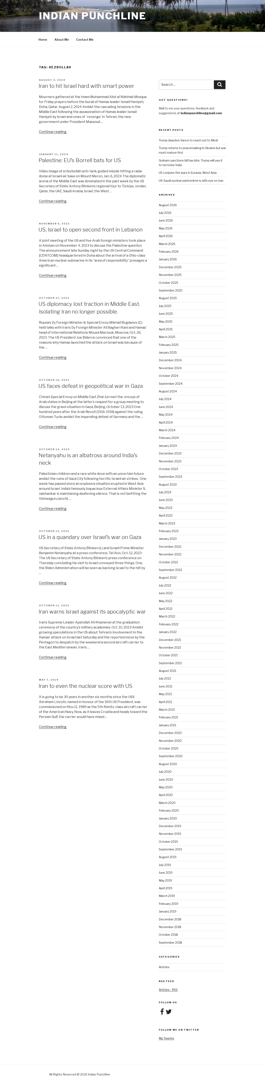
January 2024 (168, 445)
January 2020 (168, 818)
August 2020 (168, 764)
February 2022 (168, 624)
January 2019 (167, 911)
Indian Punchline (92, 16)
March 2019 (167, 896)
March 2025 (167, 337)
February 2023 (168, 531)
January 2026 (168, 259)
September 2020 (171, 756)
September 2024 (170, 383)
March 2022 (167, 616)
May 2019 (165, 880)
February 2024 (169, 438)
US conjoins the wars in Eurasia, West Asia (188, 172)
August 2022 (168, 577)
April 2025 (166, 329)
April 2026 (166, 236)
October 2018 (168, 934)
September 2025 (170, 290)
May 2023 (165, 508)
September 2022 (170, 570)
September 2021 (170, 663)
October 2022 (168, 562)
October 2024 (168, 375)
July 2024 (165, 399)
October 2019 (168, 841)
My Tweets (166, 1038)
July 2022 (165, 585)
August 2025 (168, 298)
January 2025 (168, 352)
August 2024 (168, 391)
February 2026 (169, 251)
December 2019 (170, 826)
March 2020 (167, 803)
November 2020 (170, 740)
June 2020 (166, 779)
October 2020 (168, 748)
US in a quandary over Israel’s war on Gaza (90, 537)
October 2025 (168, 282)
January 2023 (168, 538)
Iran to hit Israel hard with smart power (86, 86)
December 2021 (170, 640)
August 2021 (167, 670)
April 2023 (165, 515)
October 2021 (168, 655)
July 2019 (165, 865)
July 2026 (165, 212)
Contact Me (85, 39)
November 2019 (170, 833)
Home (43, 39)
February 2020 (169, 810)
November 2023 (170, 461)
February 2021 (168, 717)
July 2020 (165, 771)
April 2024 (166, 422)
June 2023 (166, 500)
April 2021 (165, 702)
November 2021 (170, 647)
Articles (164, 967)
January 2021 (167, 725)
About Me (61, 39)
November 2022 (170, 554)
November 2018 (170, 927)
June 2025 (166, 313)
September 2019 (170, 849)
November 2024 (170, 368)
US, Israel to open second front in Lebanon (91, 229)
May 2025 (165, 321)
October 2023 (168, 469)
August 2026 (168, 205)
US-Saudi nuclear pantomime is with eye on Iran (191, 180)
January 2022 (168, 632)
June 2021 (165, 686)
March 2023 (167, 523)
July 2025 (165, 306)
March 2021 (167, 709)
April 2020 (166, 795)
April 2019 (165, 888)
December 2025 (170, 267)
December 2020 (170, 733)
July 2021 (165, 678)
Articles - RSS (168, 989)
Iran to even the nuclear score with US (85, 686)
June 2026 (166, 220)
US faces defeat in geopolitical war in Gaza (91, 386)
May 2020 (166, 787)
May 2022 (165, 601)
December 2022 (170, 546)
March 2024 (167, 430)
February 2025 (169, 345)
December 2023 (170, 453)
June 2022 (166, 593)
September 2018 (170, 942)
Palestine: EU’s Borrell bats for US (80, 160)
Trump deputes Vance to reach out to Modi (188, 140)
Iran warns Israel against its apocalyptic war (92, 611)
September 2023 (170, 476)
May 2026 (165, 228)
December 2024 (170, 360)
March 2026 (167, 244)
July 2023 (165, 492)
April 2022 (165, 608)
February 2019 (168, 903)
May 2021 (165, 694)
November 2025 (170, 275)
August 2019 (167, 857)
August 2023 (168, 484)
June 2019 (165, 872)
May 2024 (165, 414)
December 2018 (170, 919)
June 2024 (166, 407)
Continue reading (52, 132)
